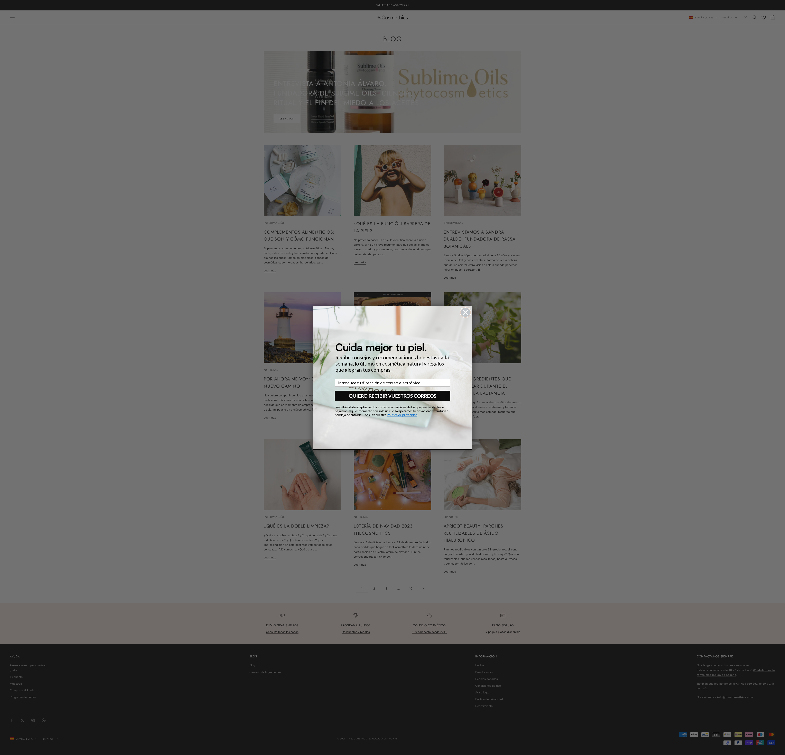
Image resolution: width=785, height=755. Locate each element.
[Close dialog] (465, 312)
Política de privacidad (402, 415)
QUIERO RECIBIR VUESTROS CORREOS (392, 396)
